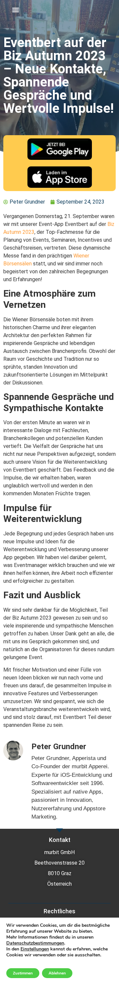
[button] (15, 10)
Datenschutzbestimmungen (35, 943)
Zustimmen (23, 973)
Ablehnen (57, 973)
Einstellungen (34, 949)
